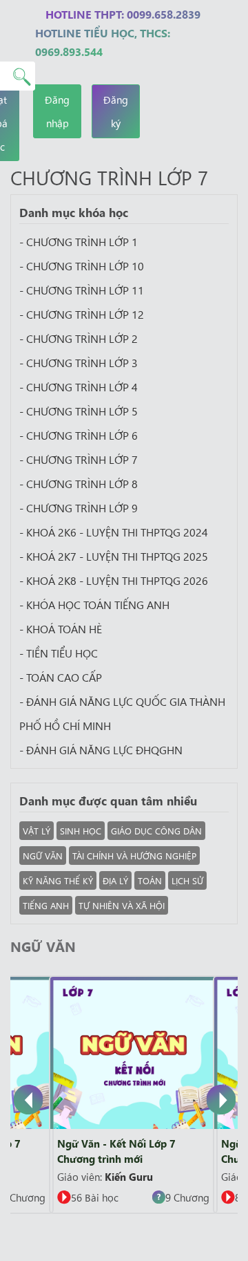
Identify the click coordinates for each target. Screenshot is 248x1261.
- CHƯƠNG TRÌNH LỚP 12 (81, 313)
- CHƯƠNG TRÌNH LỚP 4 (78, 386)
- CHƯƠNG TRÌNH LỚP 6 (78, 434)
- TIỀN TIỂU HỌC (58, 652)
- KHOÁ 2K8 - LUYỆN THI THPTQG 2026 (113, 580)
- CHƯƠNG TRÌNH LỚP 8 (78, 483)
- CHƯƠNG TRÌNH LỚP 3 (78, 362)
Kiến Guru (129, 1176)
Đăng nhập (57, 111)
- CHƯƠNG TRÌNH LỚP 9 (78, 507)
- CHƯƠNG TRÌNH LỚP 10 (81, 265)
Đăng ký (115, 111)
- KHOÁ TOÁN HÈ (60, 628)
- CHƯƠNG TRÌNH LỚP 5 (78, 410)
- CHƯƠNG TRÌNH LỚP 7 (78, 459)
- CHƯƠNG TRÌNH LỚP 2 (78, 338)
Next (222, 1102)
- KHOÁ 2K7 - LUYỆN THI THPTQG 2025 (113, 555)
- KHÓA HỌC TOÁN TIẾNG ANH (94, 604)
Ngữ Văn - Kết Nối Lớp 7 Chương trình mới (116, 1151)
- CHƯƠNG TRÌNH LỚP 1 (78, 241)
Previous (28, 1102)
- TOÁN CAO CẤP (60, 676)
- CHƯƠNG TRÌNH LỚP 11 (81, 289)
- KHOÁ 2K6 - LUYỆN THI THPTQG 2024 (113, 531)
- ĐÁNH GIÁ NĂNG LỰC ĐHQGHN (101, 749)
